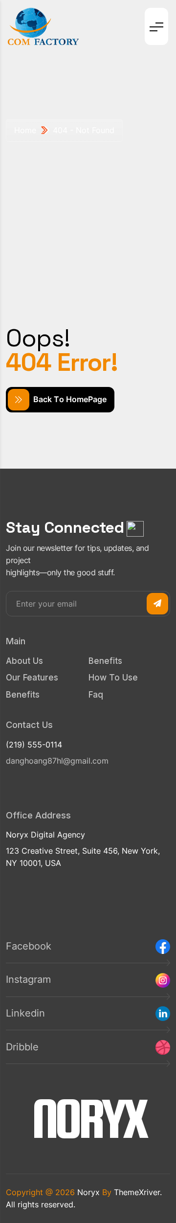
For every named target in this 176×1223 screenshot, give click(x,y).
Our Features (32, 677)
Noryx (88, 1192)
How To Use (113, 677)
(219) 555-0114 (34, 744)
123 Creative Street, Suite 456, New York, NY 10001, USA (83, 857)
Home (25, 130)
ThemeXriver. (138, 1192)
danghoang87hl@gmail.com (57, 761)
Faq (95, 695)
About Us (24, 661)
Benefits (23, 695)
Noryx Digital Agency (45, 834)
